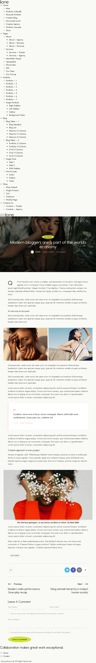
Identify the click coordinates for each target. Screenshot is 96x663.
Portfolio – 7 (11, 99)
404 (7, 68)
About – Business (16, 42)
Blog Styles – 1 (12, 121)
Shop (5, 184)
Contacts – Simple (14, 206)
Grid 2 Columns (16, 149)
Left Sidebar (14, 108)
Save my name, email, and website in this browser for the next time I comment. (37, 613)
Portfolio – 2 (11, 83)
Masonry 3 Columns (17, 133)
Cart (7, 193)
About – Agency (16, 39)
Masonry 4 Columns (17, 137)
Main (8, 8)
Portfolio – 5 (11, 93)
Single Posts (11, 159)
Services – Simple (17, 52)
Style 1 (11, 162)
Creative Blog (11, 17)
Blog (5, 118)
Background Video (17, 115)
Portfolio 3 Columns (17, 143)
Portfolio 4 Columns (17, 146)
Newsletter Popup (13, 58)
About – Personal (16, 46)
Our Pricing (11, 74)
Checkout (10, 196)
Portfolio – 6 (11, 96)
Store (8, 30)
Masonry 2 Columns (17, 130)
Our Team (10, 71)
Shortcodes (11, 64)
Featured (15, 555)
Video (11, 181)
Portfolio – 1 (11, 80)
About (8, 36)
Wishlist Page (11, 199)
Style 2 (12, 165)
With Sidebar (14, 168)
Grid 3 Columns (16, 152)
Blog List (12, 127)
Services (9, 49)
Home (5, 5)
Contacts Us (8, 202)
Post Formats (11, 171)
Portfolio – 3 (11, 86)
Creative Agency (13, 24)
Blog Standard (15, 124)
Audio (11, 174)
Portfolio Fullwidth (13, 11)
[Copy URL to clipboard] (85, 570)
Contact (6, 656)
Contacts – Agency (14, 209)
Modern (48, 237)
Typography (11, 61)
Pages (5, 33)
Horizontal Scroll (13, 21)
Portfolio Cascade (13, 27)
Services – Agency (17, 55)
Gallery (12, 111)
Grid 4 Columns (16, 155)
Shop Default (11, 187)
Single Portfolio (12, 102)
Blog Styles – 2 (12, 140)
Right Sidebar (14, 105)
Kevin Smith (74, 522)
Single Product (12, 190)
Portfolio (6, 77)
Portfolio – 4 (11, 90)
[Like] (11, 570)
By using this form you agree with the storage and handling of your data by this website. (41, 632)
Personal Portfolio (13, 14)
